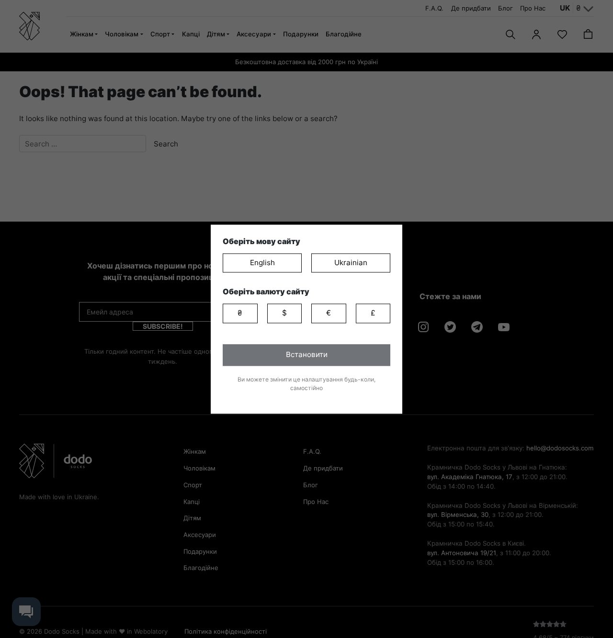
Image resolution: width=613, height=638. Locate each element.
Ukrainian (350, 262)
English (262, 262)
